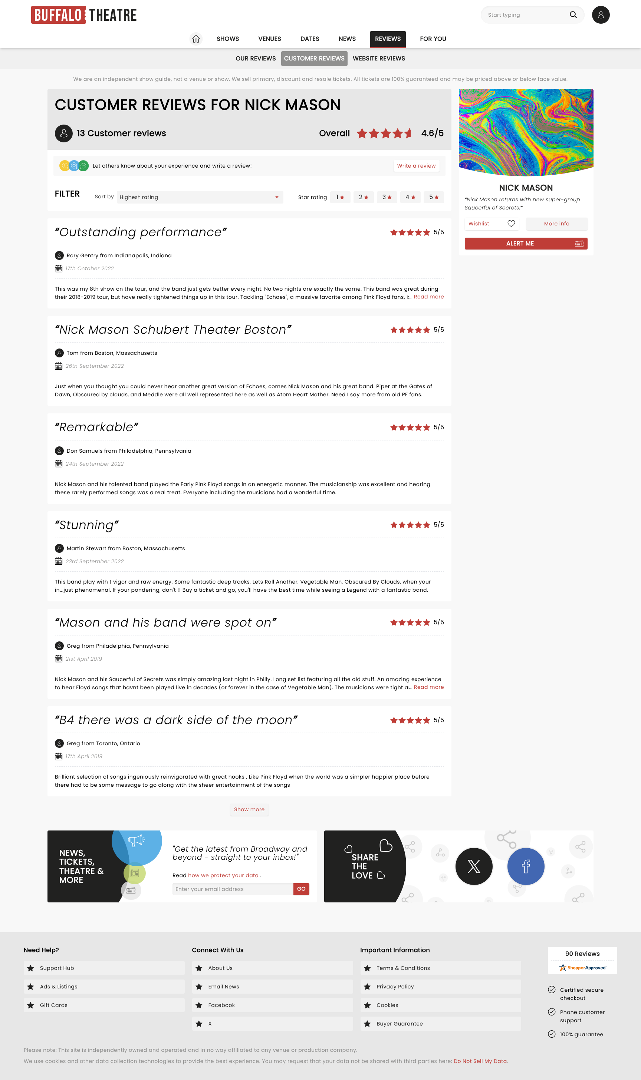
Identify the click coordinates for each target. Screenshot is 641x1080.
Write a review (416, 165)
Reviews (388, 38)
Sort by (104, 196)
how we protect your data (224, 875)
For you (433, 38)
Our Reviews (256, 58)
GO (301, 888)
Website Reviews (379, 58)
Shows (228, 38)
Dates (309, 38)
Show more (249, 809)
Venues (270, 38)
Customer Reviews (314, 58)
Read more (429, 296)
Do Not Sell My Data (480, 1061)
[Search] (575, 15)
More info (556, 223)
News (347, 38)
